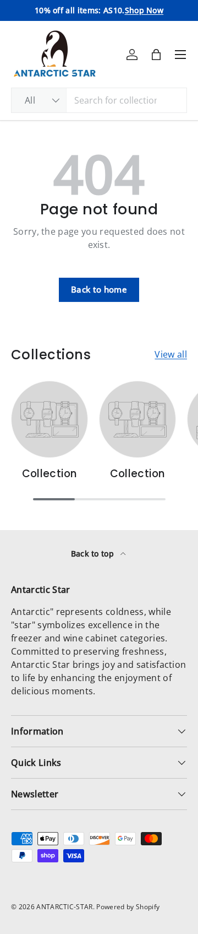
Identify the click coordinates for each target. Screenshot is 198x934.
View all (171, 354)
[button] (156, 54)
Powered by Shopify (128, 906)
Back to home (99, 289)
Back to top (94, 553)
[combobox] (99, 100)
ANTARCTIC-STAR (64, 906)
